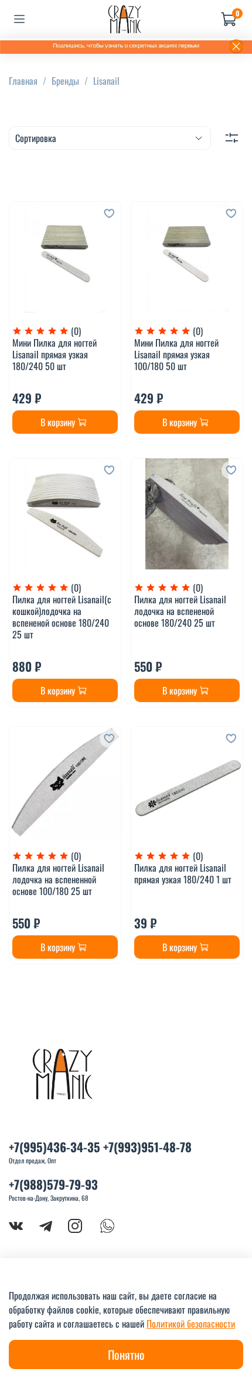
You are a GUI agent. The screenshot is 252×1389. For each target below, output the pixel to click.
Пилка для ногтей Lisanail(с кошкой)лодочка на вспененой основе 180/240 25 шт (61, 616)
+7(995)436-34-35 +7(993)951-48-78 (100, 1147)
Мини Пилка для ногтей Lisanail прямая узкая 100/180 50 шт (176, 354)
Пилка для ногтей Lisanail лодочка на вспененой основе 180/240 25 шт (180, 611)
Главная (23, 81)
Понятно (126, 1354)
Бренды (65, 81)
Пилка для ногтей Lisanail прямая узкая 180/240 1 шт (182, 873)
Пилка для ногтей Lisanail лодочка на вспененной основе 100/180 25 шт (58, 879)
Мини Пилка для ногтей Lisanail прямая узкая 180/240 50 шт (54, 354)
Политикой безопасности (191, 1324)
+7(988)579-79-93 (53, 1184)
